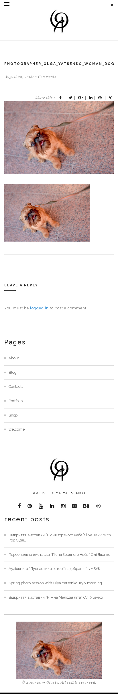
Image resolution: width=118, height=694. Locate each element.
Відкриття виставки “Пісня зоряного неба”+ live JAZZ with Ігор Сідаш (60, 538)
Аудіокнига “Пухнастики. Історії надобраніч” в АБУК (54, 568)
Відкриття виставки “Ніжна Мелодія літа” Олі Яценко (56, 597)
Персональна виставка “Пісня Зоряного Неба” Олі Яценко (59, 554)
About (14, 358)
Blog (13, 372)
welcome (17, 429)
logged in (39, 308)
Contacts (16, 386)
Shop (13, 415)
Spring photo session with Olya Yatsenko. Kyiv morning (55, 583)
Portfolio (16, 401)
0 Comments (45, 76)
